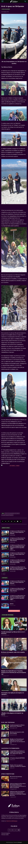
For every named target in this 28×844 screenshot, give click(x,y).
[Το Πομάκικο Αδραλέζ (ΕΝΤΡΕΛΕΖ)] (5, 760)
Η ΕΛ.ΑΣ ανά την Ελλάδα (6, 9)
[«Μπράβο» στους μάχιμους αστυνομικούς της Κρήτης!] (14, 705)
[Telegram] (17, 521)
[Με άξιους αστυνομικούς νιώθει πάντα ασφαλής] (14, 644)
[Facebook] (2, 521)
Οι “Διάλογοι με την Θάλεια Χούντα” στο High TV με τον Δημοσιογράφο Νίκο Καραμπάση (17, 532)
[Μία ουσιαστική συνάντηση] (5, 778)
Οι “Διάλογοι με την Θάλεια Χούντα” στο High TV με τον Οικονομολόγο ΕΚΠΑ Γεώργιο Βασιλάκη (17, 539)
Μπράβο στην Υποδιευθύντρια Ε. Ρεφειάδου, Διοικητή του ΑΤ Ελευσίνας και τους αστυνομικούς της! (13, 672)
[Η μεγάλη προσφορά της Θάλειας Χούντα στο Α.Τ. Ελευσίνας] (14, 624)
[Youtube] (19, 830)
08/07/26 (11, 603)
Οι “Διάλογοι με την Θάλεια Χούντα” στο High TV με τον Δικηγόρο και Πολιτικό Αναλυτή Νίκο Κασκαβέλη (17, 561)
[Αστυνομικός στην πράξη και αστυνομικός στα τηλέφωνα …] (14, 684)
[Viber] (8, 521)
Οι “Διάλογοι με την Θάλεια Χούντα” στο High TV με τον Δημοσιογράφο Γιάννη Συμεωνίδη (17, 554)
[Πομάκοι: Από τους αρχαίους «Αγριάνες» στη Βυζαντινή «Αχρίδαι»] (5, 767)
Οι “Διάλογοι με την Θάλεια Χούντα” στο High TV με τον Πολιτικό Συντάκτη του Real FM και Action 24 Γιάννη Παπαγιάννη (18, 568)
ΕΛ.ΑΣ (6, 513)
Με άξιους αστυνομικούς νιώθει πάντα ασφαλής (13, 652)
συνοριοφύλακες (12, 513)
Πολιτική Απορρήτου (5, 833)
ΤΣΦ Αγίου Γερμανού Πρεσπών (7, 515)
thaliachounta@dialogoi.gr (11, 821)
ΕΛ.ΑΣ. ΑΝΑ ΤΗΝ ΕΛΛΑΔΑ (8, 722)
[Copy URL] (20, 521)
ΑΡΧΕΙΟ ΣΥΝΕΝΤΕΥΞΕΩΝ (7, 774)
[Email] (14, 521)
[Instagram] (12, 830)
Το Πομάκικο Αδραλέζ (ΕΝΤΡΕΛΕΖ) (17, 758)
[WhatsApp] (11, 521)
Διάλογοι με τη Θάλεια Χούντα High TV (4, 534)
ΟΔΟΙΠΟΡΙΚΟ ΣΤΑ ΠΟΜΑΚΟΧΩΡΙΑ (10, 748)
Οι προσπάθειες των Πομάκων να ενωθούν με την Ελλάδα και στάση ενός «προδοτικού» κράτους (17, 752)
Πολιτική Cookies (5, 834)
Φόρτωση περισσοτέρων (13, 610)
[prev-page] (2, 574)
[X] (5, 521)
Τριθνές (17, 513)
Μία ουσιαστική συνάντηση (16, 776)
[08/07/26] (5, 606)
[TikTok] (15, 830)
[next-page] (4, 574)
